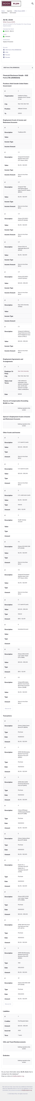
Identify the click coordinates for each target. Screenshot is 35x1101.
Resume (7, 55)
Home (3, 11)
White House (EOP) (19, 11)
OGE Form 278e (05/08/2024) (13, 49)
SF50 (6, 52)
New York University (23, 371)
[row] (17, 102)
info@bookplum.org (18, 1076)
